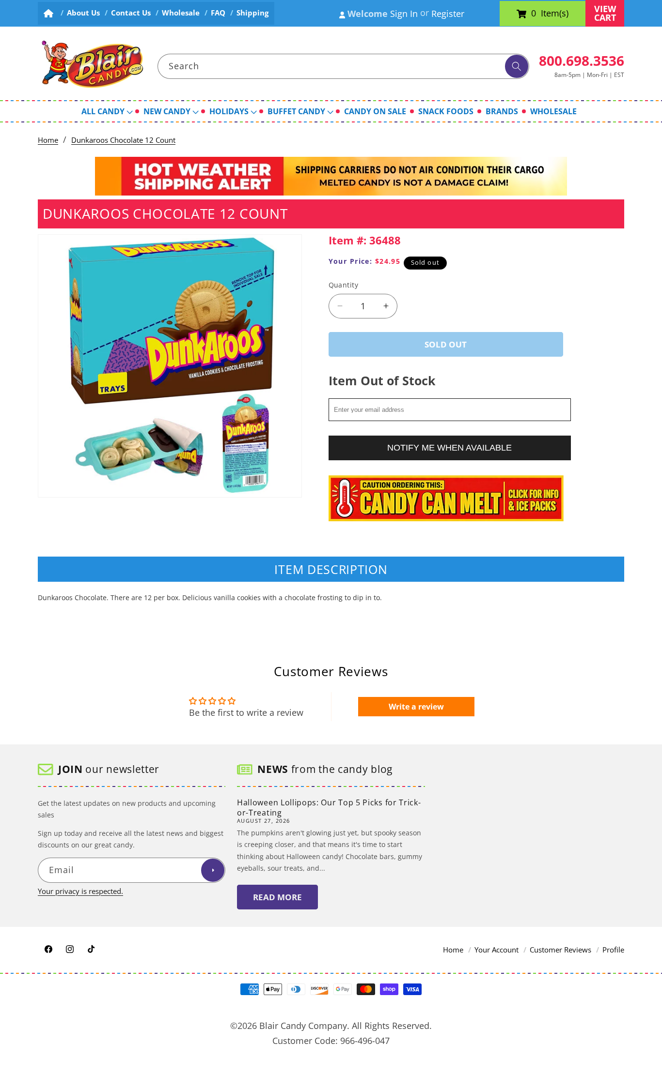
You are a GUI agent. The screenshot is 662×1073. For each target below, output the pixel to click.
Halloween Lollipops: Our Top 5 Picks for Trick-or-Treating (329, 807)
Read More (277, 897)
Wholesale (181, 13)
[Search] (516, 66)
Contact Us (131, 13)
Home (48, 140)
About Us (83, 13)
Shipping (252, 13)
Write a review (416, 706)
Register (447, 13)
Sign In (404, 13)
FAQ (218, 13)
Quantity (344, 284)
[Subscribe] (212, 870)
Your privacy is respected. (80, 891)
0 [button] (533, 13)
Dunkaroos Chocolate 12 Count (123, 140)
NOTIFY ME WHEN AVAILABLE (449, 447)
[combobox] (343, 66)
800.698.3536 (581, 60)
